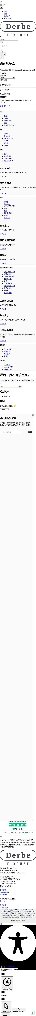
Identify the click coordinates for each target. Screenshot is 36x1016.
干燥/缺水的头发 (9, 286)
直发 (5, 281)
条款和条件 (8, 369)
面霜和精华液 (8, 138)
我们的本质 (8, 349)
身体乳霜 (7, 136)
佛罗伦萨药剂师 (9, 206)
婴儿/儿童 (7, 218)
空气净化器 (8, 158)
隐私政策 (3, 905)
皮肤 (5, 208)
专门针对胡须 (8, 161)
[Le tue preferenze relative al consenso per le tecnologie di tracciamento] (32, 1012)
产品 (5, 11)
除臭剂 (6, 141)
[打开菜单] (1, 1)
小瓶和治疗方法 (9, 125)
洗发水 (6, 116)
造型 (5, 123)
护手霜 (6, 143)
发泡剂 (6, 215)
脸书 (1, 901)
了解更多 (3, 176)
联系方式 (7, 365)
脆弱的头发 (8, 274)
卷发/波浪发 (8, 283)
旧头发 (6, 290)
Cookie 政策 (4, 907)
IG (5, 901)
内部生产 (7, 354)
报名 (30, 432)
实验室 (6, 356)
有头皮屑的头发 (9, 276)
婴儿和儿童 (8, 156)
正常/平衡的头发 (9, 272)
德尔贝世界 (8, 18)
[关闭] (2, 57)
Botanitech (7, 204)
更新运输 (3, 80)
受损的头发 (8, 288)
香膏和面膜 (8, 120)
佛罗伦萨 (7, 351)
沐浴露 (6, 134)
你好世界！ (8, 396)
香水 (5, 154)
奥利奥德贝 (8, 213)
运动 (5, 211)
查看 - (5, 106)
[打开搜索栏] (1, 3)
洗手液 (6, 145)
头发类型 (7, 16)
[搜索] (1, 7)
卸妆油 (6, 118)
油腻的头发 (8, 279)
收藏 (5, 14)
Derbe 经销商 (8, 367)
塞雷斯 (6, 202)
